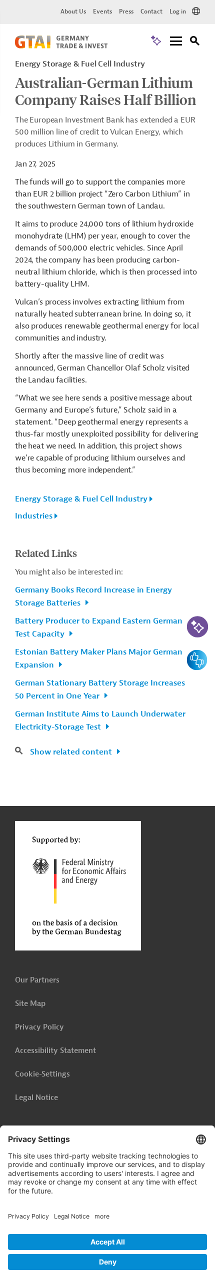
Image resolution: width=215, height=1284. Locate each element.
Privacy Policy (39, 1027)
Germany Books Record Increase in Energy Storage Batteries (93, 596)
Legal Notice (36, 1097)
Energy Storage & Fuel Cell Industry (81, 499)
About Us (73, 12)
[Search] (195, 42)
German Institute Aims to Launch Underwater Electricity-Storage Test (100, 720)
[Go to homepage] (61, 46)
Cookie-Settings (42, 1074)
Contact (151, 12)
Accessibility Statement (55, 1051)
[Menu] (176, 41)
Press (126, 12)
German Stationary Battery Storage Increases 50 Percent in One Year (100, 689)
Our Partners (37, 980)
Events (102, 12)
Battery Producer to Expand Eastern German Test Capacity (98, 627)
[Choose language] (196, 11)
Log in (178, 12)
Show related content (72, 752)
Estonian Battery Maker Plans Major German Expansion (98, 658)
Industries (33, 516)
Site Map (30, 1003)
